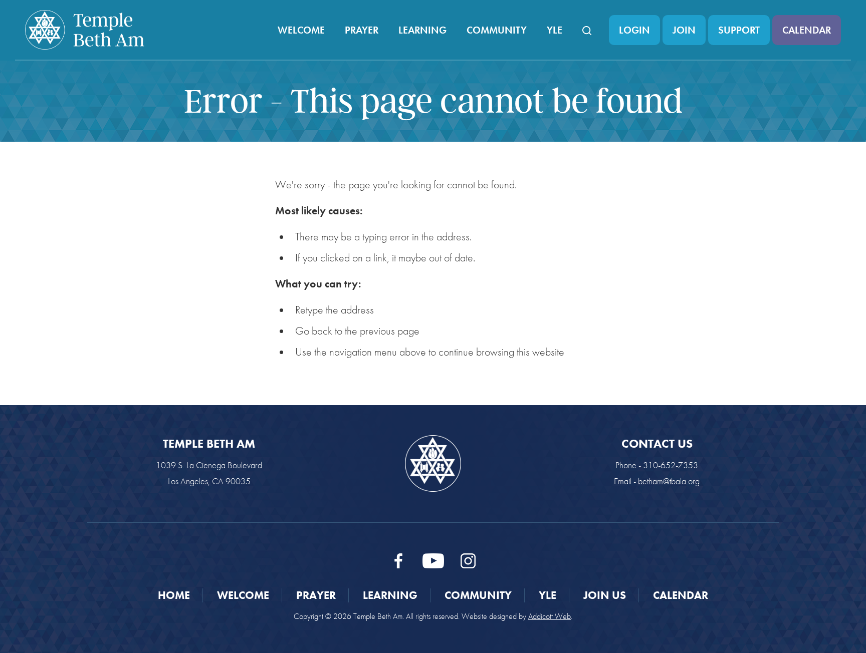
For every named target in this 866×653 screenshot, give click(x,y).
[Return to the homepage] (84, 30)
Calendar (806, 30)
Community (497, 30)
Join (684, 30)
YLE (554, 30)
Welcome (301, 30)
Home (174, 595)
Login (634, 30)
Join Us (604, 595)
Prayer (361, 30)
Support (739, 30)
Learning (422, 30)
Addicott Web (549, 616)
